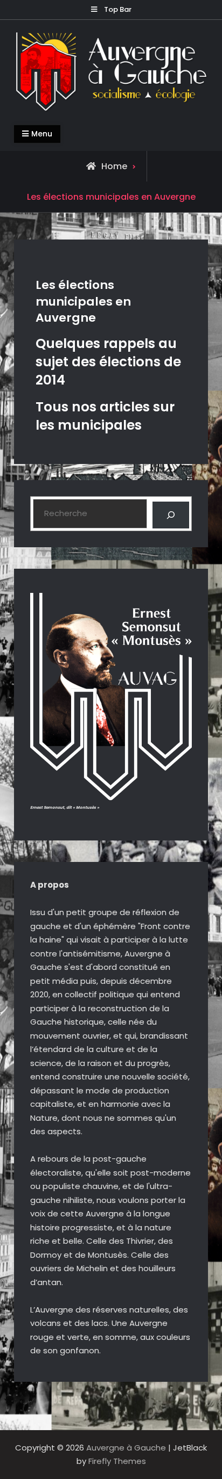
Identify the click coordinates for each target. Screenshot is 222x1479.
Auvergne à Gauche (126, 1447)
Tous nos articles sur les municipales (105, 415)
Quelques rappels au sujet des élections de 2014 (108, 362)
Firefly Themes (117, 1461)
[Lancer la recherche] (170, 515)
